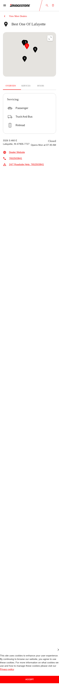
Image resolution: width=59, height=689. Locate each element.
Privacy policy (7, 669)
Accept (29, 679)
